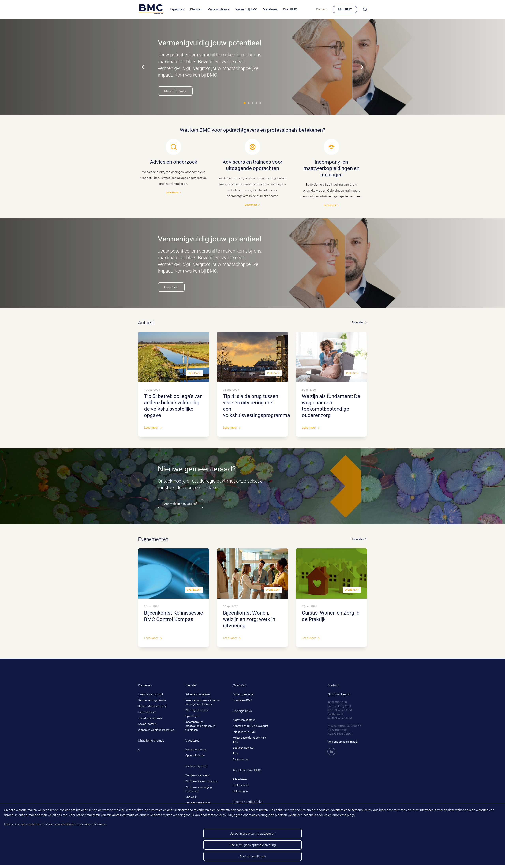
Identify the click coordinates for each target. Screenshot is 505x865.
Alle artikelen (240, 779)
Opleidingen (192, 716)
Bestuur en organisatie (152, 700)
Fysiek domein (146, 712)
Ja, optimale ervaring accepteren (252, 833)
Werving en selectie (197, 710)
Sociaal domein (147, 723)
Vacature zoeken (195, 749)
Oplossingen (240, 791)
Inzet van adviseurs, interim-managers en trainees (202, 702)
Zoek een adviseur (244, 747)
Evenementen (241, 759)
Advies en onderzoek (197, 694)
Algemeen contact (244, 719)
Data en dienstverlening (152, 706)
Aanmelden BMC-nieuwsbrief (250, 725)
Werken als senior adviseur (201, 781)
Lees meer (173, 176)
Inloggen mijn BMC (244, 731)
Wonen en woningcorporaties (156, 729)
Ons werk (191, 796)
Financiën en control (150, 694)
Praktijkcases (241, 785)
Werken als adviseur (197, 775)
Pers (235, 753)
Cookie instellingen (252, 856)
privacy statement (29, 824)
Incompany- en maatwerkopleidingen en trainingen (200, 725)
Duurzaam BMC (242, 700)
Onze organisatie (243, 694)
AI (139, 749)
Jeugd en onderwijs (150, 717)
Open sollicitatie (195, 755)
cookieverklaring (65, 824)
